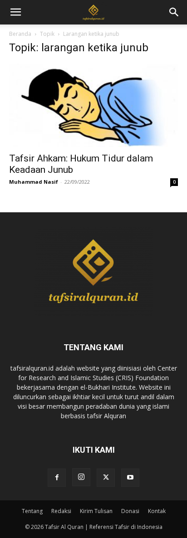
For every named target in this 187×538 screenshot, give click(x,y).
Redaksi (61, 511)
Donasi (130, 511)
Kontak (157, 511)
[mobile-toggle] (15, 12)
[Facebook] (57, 478)
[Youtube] (130, 478)
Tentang (32, 511)
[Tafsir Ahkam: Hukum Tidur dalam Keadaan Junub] (93, 105)
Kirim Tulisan (96, 511)
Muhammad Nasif (33, 181)
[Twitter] (106, 478)
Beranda (20, 34)
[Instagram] (81, 477)
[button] (174, 12)
